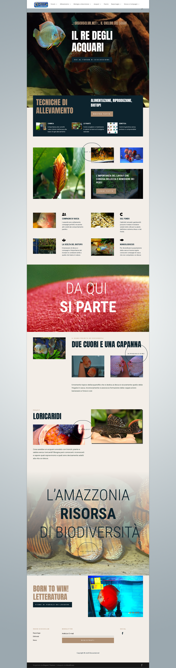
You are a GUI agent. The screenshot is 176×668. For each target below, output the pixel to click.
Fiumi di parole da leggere (52, 604)
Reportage (36, 633)
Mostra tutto (102, 114)
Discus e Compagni (131, 4)
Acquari (96, 4)
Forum (53, 4)
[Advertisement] (88, 10)
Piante (106, 4)
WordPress (70, 665)
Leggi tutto (106, 191)
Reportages (115, 4)
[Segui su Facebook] (122, 633)
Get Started (91, 152)
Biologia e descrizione (81, 4)
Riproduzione (136, 354)
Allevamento (64, 4)
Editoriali (36, 636)
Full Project (83, 429)
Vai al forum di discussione (92, 60)
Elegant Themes (49, 665)
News (35, 640)
